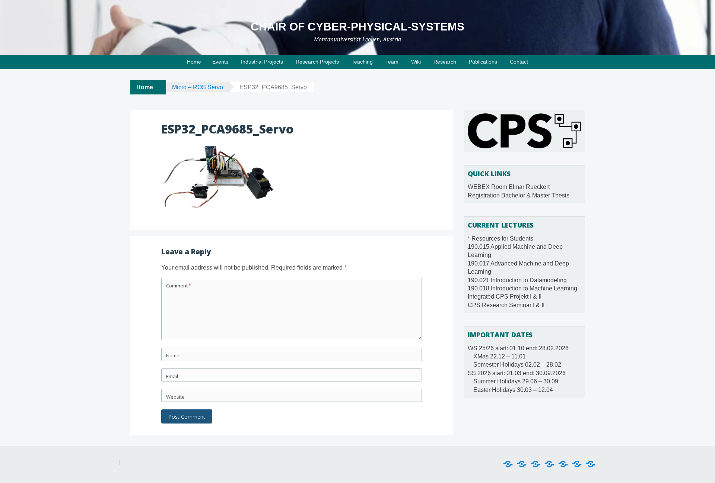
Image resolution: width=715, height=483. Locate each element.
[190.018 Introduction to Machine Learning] (563, 464)
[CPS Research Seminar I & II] (590, 464)
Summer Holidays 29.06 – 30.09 (515, 381)
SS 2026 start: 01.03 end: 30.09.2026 (517, 373)
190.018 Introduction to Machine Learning (522, 288)
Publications (483, 62)
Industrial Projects (262, 62)
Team (391, 62)
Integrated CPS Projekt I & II (504, 296)
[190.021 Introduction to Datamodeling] (549, 464)
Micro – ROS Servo (197, 87)
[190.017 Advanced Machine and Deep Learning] (535, 464)
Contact (519, 62)
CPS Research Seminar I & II (506, 305)
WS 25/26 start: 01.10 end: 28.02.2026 (518, 348)
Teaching (362, 62)
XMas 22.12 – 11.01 (499, 356)
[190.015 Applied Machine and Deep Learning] (522, 464)
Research (444, 62)
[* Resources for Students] (508, 464)
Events (220, 62)
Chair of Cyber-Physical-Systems (357, 26)
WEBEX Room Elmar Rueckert (509, 187)
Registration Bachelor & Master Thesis (518, 195)
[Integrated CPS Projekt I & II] (577, 464)
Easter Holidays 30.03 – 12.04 (513, 390)
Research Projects (317, 62)
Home (194, 62)
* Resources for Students (500, 238)
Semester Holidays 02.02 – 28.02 (517, 364)
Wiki (416, 62)
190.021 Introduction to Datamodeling (517, 280)
